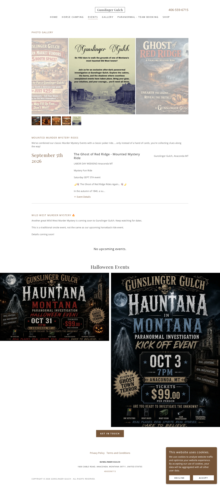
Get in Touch (110, 433)
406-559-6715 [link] (178, 10)
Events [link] (93, 17)
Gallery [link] (107, 17)
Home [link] (54, 17)
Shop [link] (166, 17)
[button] (82, 196)
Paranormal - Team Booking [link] (138, 17)
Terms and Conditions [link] (118, 452)
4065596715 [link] (110, 471)
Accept (203, 478)
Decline (179, 478)
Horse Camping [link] (73, 17)
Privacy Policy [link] (97, 452)
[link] (110, 10)
